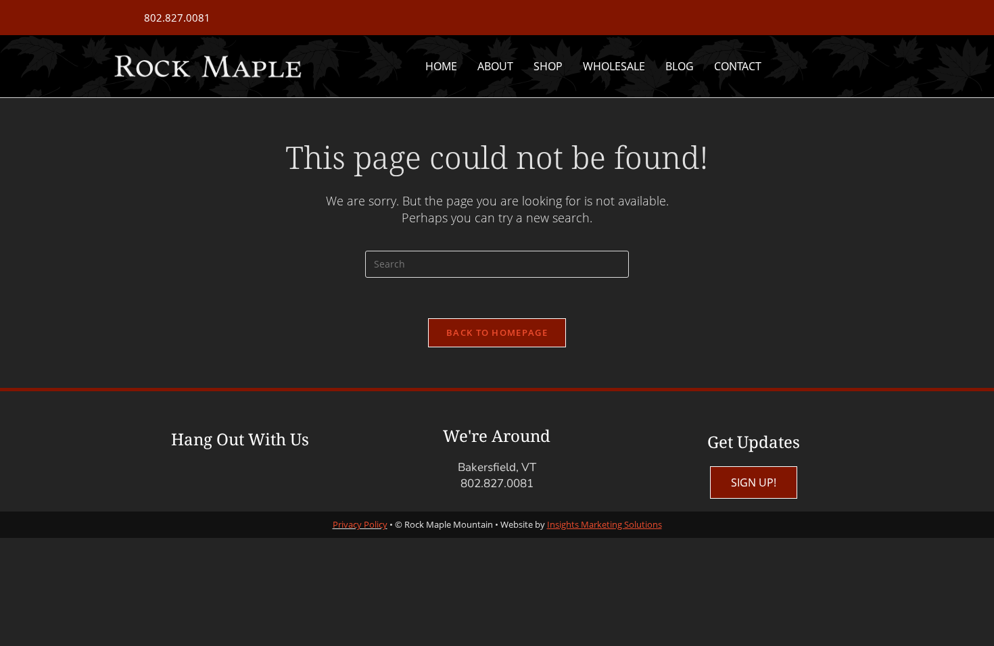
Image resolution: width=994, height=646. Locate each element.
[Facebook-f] (214, 482)
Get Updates (753, 441)
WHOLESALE (614, 66)
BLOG (679, 66)
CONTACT (737, 66)
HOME (441, 66)
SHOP (548, 66)
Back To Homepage (497, 332)
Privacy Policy (360, 524)
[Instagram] (265, 482)
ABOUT (495, 66)
